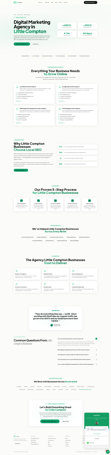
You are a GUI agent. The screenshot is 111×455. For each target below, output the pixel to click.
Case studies (68, 440)
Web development (35, 444)
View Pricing (35, 44)
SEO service (33, 440)
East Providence (47, 386)
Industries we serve (52, 438)
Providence (19, 386)
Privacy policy (51, 440)
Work (52, 2)
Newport (48, 389)
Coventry (64, 386)
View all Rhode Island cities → (85, 389)
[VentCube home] (18, 2)
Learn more (18, 101)
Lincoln (66, 389)
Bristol (54, 389)
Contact (66, 2)
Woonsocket (57, 386)
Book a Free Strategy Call (49, 421)
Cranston (32, 386)
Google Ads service (35, 438)
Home (15, 14)
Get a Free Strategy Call (21, 44)
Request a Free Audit (90, 2)
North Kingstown (40, 389)
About (60, 2)
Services (40, 2)
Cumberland (71, 386)
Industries (47, 2)
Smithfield (60, 389)
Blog (56, 2)
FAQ (49, 442)
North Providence (80, 386)
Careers (67, 444)
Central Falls (73, 389)
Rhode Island (20, 14)
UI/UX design (33, 442)
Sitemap (50, 446)
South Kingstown (90, 386)
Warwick (26, 386)
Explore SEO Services (20, 170)
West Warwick (22, 389)
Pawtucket (39, 386)
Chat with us (18, 443)
